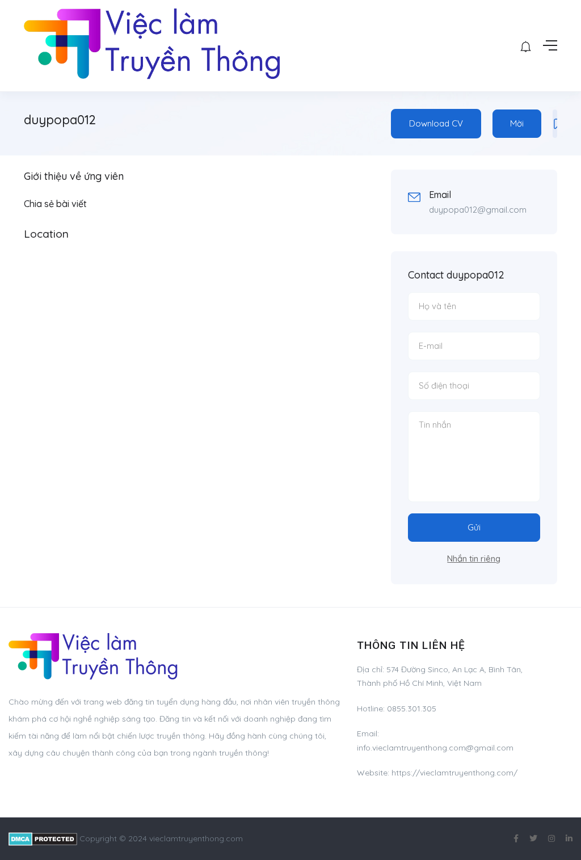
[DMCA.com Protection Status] (43, 838)
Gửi (474, 527)
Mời (517, 123)
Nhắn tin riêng (473, 558)
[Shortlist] (555, 123)
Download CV (436, 123)
